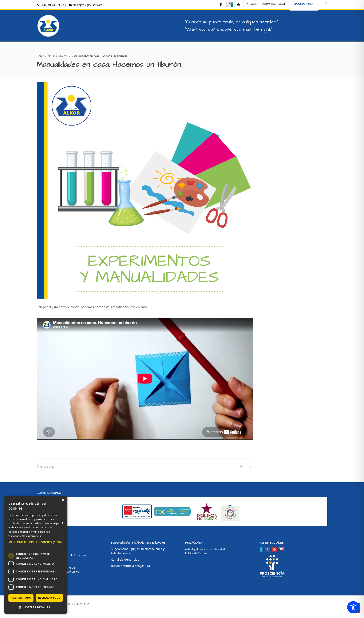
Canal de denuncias (125, 559)
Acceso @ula (303, 3)
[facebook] (220, 5)
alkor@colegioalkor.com (87, 5)
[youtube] (238, 5)
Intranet (252, 4)
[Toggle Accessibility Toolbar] (353, 607)
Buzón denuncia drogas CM (130, 566)
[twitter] (261, 549)
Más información (32, 536)
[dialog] (35, 555)
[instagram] (229, 4)
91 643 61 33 (71, 572)
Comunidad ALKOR (273, 4)
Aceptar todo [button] (21, 597)
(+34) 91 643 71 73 (52, 5)
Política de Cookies (196, 553)
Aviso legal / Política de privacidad (205, 549)
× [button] (62, 500)
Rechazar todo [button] (49, 597)
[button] (35, 544)
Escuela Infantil (57, 56)
